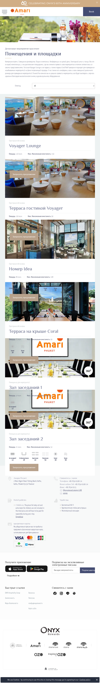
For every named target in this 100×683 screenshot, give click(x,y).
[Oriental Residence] (16, 645)
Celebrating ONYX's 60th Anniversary (54, 3)
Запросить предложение (24, 174)
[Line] (68, 593)
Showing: (18, 86)
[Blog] (74, 593)
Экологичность (9, 598)
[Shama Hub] (82, 645)
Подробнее (19, 517)
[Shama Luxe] (53, 645)
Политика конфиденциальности (35, 600)
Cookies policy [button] (84, 680)
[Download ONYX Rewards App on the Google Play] (37, 569)
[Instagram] (61, 593)
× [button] (96, 679)
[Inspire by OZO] (57, 654)
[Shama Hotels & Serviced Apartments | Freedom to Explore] (67, 645)
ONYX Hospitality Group (12, 593)
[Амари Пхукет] (20, 11)
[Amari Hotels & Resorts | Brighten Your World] (35, 645)
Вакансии (32, 593)
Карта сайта (32, 609)
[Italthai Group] (51, 670)
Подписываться (88, 570)
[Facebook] (55, 593)
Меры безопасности (11, 603)
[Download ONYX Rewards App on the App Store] (15, 569)
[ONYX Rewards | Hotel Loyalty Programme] (50, 630)
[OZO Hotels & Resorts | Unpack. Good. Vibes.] (38, 654)
